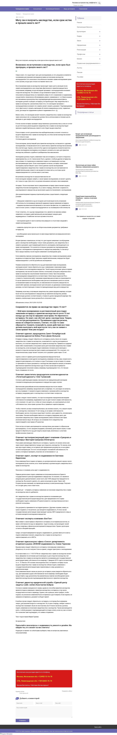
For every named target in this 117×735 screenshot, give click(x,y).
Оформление (81, 45)
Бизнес (79, 59)
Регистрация (81, 50)
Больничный (37, 9)
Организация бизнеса (53, 9)
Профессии (81, 54)
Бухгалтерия (81, 31)
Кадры (79, 36)
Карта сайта (97, 727)
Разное (79, 22)
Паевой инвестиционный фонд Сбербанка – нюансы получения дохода (86, 198)
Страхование (83, 9)
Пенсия (79, 72)
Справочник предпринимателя (88, 63)
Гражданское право (22, 9)
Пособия (80, 77)
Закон (79, 41)
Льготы (79, 68)
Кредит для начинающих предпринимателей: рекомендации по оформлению (88, 135)
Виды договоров (69, 9)
